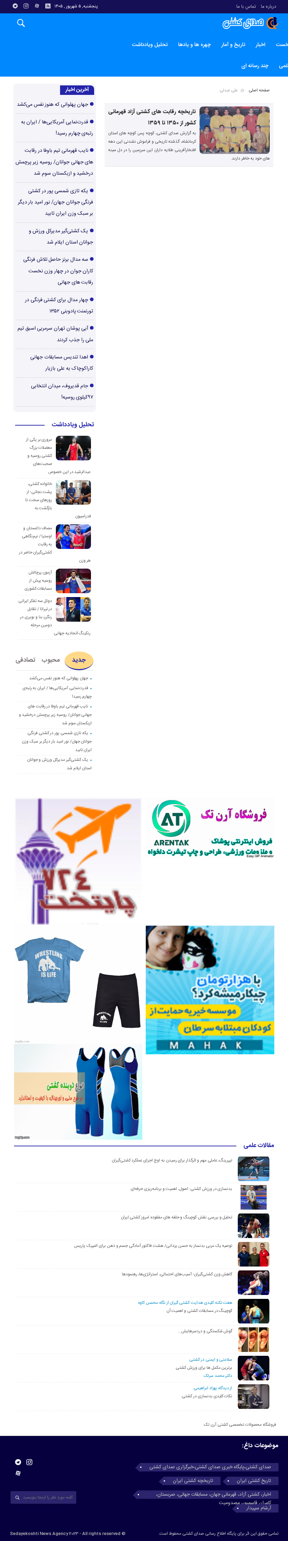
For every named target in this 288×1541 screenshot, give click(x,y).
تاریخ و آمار (233, 44)
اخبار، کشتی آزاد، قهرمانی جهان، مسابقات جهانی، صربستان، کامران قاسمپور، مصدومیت (213, 1494)
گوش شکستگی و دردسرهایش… (205, 1331)
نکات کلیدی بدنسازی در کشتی (207, 1396)
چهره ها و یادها (194, 44)
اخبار (260, 44)
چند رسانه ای (254, 65)
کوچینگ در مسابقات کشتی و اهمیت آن (199, 1310)
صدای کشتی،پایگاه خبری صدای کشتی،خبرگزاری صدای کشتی (210, 1467)
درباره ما (268, 7)
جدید (79, 660)
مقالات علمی (258, 1146)
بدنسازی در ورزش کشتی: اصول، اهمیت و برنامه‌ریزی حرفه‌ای (181, 1188)
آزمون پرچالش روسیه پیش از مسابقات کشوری (38, 580)
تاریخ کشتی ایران (254, 1481)
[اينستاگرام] (26, 6)
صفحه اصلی (259, 90)
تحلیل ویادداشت (150, 44)
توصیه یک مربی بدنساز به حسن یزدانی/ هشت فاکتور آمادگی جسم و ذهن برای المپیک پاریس (152, 1245)
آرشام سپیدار (258, 1508)
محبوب (50, 660)
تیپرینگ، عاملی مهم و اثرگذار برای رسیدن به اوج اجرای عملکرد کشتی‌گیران (172, 1160)
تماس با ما (246, 7)
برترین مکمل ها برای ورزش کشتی (204, 1367)
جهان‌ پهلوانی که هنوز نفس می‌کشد (52, 105)
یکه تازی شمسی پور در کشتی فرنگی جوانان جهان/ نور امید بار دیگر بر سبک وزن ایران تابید (55, 202)
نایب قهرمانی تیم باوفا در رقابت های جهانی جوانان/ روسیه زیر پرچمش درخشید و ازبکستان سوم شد (54, 162)
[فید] (48, 6)
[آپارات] (37, 6)
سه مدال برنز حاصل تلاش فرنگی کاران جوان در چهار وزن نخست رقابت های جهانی (58, 271)
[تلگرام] (15, 6)
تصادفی (25, 660)
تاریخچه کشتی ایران (193, 1481)
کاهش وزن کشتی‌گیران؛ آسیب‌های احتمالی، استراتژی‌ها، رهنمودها (177, 1274)
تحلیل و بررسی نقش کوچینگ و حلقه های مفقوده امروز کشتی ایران (177, 1217)
